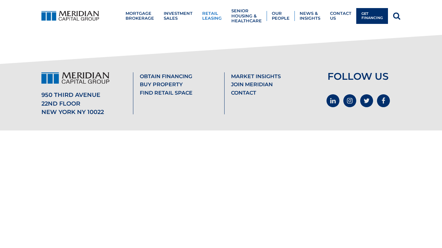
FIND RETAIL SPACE (166, 93)
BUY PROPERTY (161, 84)
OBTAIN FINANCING (166, 76)
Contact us (340, 16)
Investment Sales (178, 16)
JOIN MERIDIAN (252, 84)
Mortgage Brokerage (140, 16)
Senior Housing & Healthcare (246, 15)
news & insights (310, 16)
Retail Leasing (212, 16)
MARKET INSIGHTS (256, 76)
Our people (281, 16)
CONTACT (243, 93)
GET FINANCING (372, 15)
